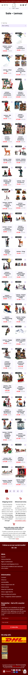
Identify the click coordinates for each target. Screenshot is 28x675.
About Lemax (5, 587)
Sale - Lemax (15, 8)
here (17, 539)
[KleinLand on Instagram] (14, 548)
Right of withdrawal (6, 562)
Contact (3, 577)
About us (3, 580)
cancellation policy (20, 521)
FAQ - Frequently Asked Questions (11, 597)
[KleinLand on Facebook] (12, 548)
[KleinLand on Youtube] (15, 548)
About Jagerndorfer (7, 592)
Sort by (4, 23)
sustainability (5, 582)
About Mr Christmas (7, 589)
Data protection (6, 559)
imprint (3, 557)
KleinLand (13, 664)
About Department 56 (7, 584)
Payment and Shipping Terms (10, 564)
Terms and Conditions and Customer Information (12, 567)
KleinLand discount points (8, 594)
